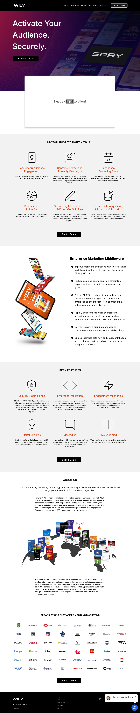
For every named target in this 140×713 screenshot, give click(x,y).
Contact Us (61, 708)
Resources (61, 705)
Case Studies (61, 702)
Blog (59, 697)
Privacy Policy (16, 708)
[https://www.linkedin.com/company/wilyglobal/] (100, 698)
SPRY (59, 700)
